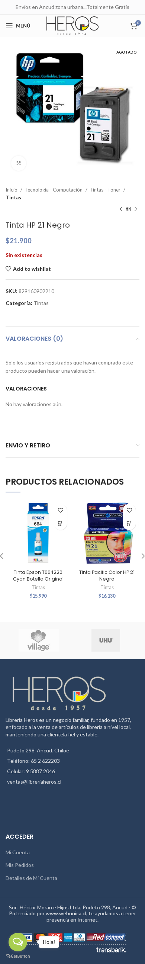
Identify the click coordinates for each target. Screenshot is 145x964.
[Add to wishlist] (60, 510)
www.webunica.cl (66, 913)
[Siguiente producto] (135, 209)
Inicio (12, 190)
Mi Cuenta (18, 852)
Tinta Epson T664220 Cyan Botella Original (38, 575)
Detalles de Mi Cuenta (31, 878)
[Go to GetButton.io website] (18, 956)
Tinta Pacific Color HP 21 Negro (107, 575)
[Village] (38, 640)
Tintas (13, 197)
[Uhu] (105, 640)
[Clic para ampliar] (18, 163)
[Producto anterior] (121, 209)
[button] (60, 523)
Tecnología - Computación (54, 190)
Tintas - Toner (106, 190)
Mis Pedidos (20, 865)
